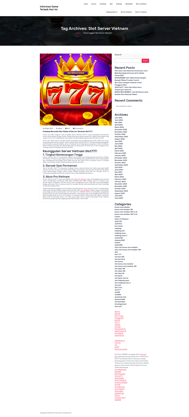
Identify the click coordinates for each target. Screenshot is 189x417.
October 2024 (120, 163)
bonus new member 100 (124, 209)
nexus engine (119, 391)
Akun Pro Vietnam (80, 179)
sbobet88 (118, 245)
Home (86, 4)
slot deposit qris (120, 387)
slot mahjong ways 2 (123, 283)
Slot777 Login (119, 316)
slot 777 (117, 322)
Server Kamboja (126, 12)
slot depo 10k (120, 269)
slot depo (118, 327)
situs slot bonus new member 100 (128, 250)
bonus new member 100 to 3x (126, 212)
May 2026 (118, 122)
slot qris (118, 285)
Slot (111, 4)
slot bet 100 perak (120, 380)
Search (118, 55)
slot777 (118, 290)
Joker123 (118, 221)
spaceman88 (120, 299)
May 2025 (118, 146)
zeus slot (118, 306)
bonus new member (122, 207)
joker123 (117, 320)
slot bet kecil (120, 259)
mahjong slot (120, 231)
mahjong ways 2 (121, 235)
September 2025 (121, 137)
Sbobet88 (128, 4)
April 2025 (119, 148)
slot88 (117, 292)
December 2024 (121, 158)
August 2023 (120, 193)
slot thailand (85, 190)
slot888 (118, 295)
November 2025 (121, 132)
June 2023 (119, 198)
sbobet (117, 243)
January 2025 (120, 155)
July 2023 (118, 196)
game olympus (119, 378)
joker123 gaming (120, 374)
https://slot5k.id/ (120, 329)
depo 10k (117, 314)
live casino (119, 226)
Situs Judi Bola (141, 4)
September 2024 (121, 165)
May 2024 (118, 172)
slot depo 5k (119, 273)
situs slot (118, 343)
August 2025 (120, 139)
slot (116, 345)
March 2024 (119, 177)
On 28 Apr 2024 (48, 128)
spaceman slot (120, 297)
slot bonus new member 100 (125, 266)
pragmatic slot (119, 393)
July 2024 (118, 167)
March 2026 (119, 127)
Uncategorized (120, 304)
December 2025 (121, 129)
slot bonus (119, 261)
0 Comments (79, 128)
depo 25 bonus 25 (120, 331)
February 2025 (120, 153)
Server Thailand (140, 12)
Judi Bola (103, 4)
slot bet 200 (119, 257)
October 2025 (120, 134)
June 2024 (119, 170)
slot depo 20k (120, 271)
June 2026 (119, 120)
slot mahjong (119, 333)
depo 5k (117, 312)
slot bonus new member (124, 264)
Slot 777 (118, 254)
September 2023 (121, 191)
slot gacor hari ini (121, 278)
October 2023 (120, 189)
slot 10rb (117, 385)
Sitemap (119, 4)
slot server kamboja (121, 382)
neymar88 (119, 238)
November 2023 (121, 186)
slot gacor (119, 276)
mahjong (118, 228)
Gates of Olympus (122, 219)
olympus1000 (120, 240)
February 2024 (120, 179)
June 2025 (119, 144)
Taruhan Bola (120, 302)
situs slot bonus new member (126, 247)
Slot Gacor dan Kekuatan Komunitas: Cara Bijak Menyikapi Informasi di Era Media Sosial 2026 (131, 73)
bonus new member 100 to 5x (126, 214)
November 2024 (121, 160)
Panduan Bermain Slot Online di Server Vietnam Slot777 (68, 131)
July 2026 (118, 118)
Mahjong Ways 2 (111, 12)
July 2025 (118, 141)
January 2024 (120, 181)
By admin (59, 128)
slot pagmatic (119, 318)
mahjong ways (120, 233)
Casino (93, 4)
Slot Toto (118, 287)
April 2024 (119, 174)
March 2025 (119, 151)
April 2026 (119, 125)
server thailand (119, 389)
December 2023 (121, 184)
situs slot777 (119, 376)
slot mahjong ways (122, 280)
